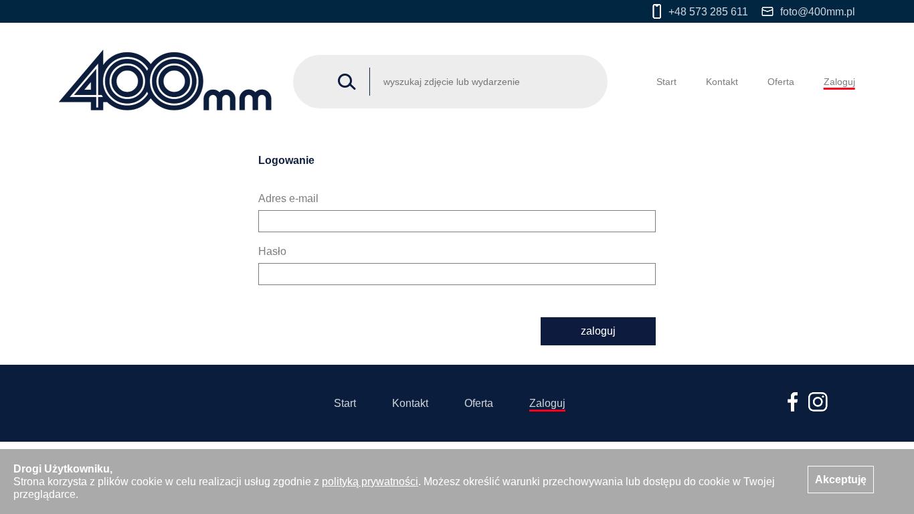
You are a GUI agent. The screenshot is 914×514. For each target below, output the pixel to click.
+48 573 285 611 (708, 11)
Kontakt (722, 81)
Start (666, 81)
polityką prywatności (370, 481)
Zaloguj (839, 81)
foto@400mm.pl (817, 11)
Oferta (780, 81)
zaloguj (598, 331)
